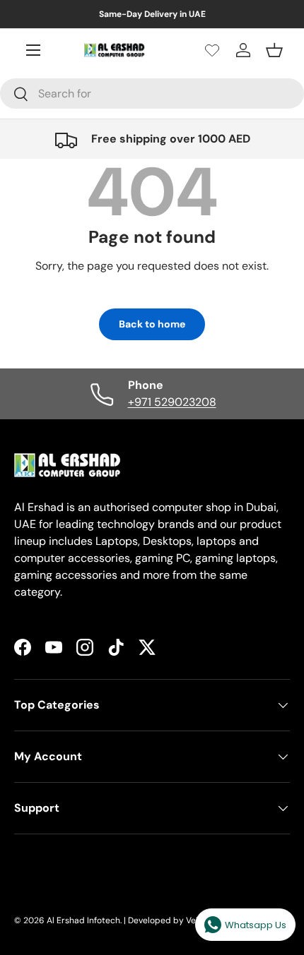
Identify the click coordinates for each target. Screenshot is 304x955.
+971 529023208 (172, 402)
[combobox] (152, 93)
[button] (274, 50)
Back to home (152, 324)
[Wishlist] (212, 50)
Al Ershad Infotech (83, 920)
